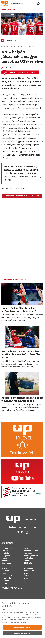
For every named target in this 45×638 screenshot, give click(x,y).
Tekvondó (5, 580)
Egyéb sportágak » (12, 588)
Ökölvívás (28, 563)
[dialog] (22, 618)
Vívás (26, 578)
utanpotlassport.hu (18, 46)
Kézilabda (28, 553)
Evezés (4, 558)
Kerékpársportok (31, 551)
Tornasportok (29, 571)
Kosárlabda (28, 558)
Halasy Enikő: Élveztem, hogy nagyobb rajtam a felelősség (19, 309)
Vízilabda (28, 580)
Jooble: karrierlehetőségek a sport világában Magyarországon (22, 399)
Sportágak (8, 543)
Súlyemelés (6, 578)
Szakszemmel (15, 527)
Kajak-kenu (6, 563)
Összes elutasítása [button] (22, 633)
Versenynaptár (30, 527)
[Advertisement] (22, 222)
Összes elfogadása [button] (22, 627)
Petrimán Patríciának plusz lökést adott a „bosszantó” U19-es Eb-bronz (22, 354)
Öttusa (4, 568)
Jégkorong (6, 561)
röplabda (5, 46)
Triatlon (27, 573)
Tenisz (4, 583)
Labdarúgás (29, 561)
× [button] (42, 602)
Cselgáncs (6, 556)
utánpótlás (32, 46)
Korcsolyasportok (31, 556)
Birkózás (5, 553)
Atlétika (5, 551)
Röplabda (8, 9)
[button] (22, 622)
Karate (27, 548)
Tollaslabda (28, 568)
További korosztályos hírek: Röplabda (22, 196)
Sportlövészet (7, 575)
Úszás (26, 575)
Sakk (4, 573)
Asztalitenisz (7, 548)
